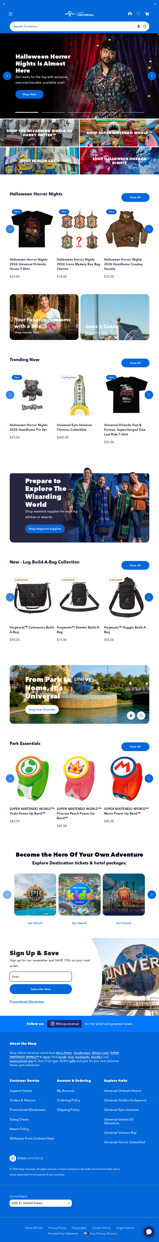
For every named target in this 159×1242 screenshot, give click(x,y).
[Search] (145, 26)
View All (135, 197)
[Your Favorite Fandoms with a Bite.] (44, 317)
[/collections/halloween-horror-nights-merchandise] (119, 160)
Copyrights (79, 1228)
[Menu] (10, 14)
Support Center (21, 1091)
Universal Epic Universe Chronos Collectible (74, 427)
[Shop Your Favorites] (79, 694)
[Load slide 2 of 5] (53, 112)
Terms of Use (33, 1228)
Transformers (81, 1053)
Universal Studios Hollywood (125, 1100)
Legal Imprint (125, 1228)
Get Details (35, 923)
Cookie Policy (101, 1228)
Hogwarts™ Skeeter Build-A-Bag (78, 629)
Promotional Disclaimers (28, 1110)
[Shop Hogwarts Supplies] (79, 505)
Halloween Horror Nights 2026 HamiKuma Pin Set (29, 427)
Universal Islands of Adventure (118, 1121)
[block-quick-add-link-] (32, 229)
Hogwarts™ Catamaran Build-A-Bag (32, 629)
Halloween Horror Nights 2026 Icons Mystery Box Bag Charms (78, 264)
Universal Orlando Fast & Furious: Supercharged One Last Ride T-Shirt (125, 429)
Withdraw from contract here (32, 1138)
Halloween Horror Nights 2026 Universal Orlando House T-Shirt (29, 264)
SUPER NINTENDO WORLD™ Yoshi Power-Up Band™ (32, 811)
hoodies (96, 1057)
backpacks (82, 1057)
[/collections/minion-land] (39, 160)
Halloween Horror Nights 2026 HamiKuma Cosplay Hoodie (123, 264)
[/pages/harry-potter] (39, 132)
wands (62, 1057)
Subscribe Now (41, 989)
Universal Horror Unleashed (124, 1142)
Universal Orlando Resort (122, 1091)
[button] (147, 14)
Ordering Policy (68, 1100)
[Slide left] (10, 229)
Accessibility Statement (63, 1233)
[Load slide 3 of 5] (79, 112)
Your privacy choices (103, 1233)
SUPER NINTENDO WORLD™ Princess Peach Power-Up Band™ (79, 813)
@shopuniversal (67, 1024)
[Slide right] (149, 229)
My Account (65, 1091)
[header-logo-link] (80, 14)
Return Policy (19, 1129)
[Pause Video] (141, 715)
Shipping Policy (68, 1110)
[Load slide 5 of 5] (132, 112)
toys (71, 1057)
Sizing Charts (19, 1119)
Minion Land (100, 1053)
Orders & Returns (22, 1100)
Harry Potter (64, 1053)
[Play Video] (131, 715)
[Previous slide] (7, 76)
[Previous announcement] (3, 4)
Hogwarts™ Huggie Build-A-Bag (125, 629)
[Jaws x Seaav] (114, 317)
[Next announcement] (155, 4)
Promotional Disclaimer (27, 1002)
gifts (72, 1061)
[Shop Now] (79, 76)
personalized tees (21, 1061)
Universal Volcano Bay (120, 1133)
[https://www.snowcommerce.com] (26, 1158)
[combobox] (79, 26)
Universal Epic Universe (121, 1110)
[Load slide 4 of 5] (106, 112)
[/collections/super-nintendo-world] (119, 132)
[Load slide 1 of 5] (27, 112)
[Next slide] (152, 76)
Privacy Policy (57, 1228)
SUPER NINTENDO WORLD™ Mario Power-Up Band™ (126, 811)
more (46, 1057)
